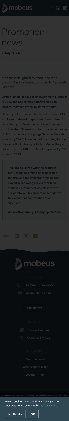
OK (32, 414)
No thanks (15, 414)
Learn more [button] (50, 405)
